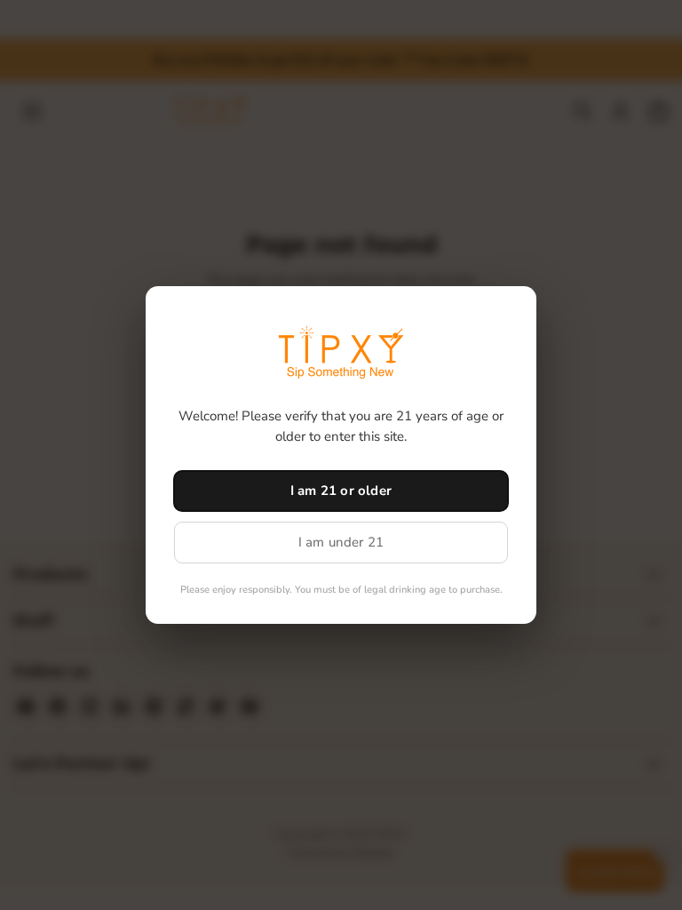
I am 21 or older (341, 490)
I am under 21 (341, 542)
